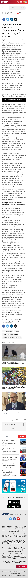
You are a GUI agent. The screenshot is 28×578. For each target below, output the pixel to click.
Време (23, 529)
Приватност (5, 571)
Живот (12, 540)
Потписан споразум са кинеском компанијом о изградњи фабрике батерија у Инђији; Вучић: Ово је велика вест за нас (10, 474)
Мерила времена (6, 529)
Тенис (22, 534)
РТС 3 (15, 547)
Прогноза (7, 424)
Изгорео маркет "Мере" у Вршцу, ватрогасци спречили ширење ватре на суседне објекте (9, 451)
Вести (4, 526)
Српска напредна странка (10, 334)
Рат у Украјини (16, 529)
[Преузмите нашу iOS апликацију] (14, 502)
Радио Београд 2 (21, 554)
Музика (5, 541)
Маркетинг (14, 561)
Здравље (10, 542)
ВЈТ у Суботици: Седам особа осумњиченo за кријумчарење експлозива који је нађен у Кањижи (10, 443)
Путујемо (18, 541)
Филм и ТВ (17, 542)
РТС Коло (11, 550)
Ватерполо (16, 535)
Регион (15, 526)
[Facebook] (3, 19)
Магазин (6, 540)
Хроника (9, 527)
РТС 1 (5, 547)
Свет (20, 526)
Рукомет (10, 535)
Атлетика (23, 535)
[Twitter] (7, 19)
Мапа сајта (21, 566)
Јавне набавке (22, 561)
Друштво (15, 527)
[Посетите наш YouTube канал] (18, 518)
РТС (3, 561)
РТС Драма (11, 549)
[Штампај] (15, 19)
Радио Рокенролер (15, 556)
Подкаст (23, 530)
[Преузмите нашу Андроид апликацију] (14, 506)
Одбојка (4, 535)
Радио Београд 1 (11, 554)
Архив (14, 558)
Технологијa (12, 541)
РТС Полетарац (16, 551)
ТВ (2, 547)
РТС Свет (20, 547)
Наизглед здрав (18, 545)
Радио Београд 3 (7, 555)
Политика (9, 526)
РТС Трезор (18, 550)
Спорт (6, 534)
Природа (4, 543)
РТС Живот (18, 549)
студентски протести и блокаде (12, 337)
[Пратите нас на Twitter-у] (10, 518)
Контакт (7, 561)
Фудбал (11, 534)
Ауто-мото (5, 536)
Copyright (12, 571)
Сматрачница (15, 530)
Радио (4, 554)
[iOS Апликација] (14, 486)
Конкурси (8, 562)
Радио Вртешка (12, 557)
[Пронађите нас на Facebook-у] (14, 518)
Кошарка (16, 534)
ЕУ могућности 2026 (14, 531)
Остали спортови (14, 536)
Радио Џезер (21, 557)
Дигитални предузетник (14, 543)
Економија (22, 527)
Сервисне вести (6, 530)
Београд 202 (17, 555)
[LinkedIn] (11, 19)
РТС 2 (10, 547)
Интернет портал (17, 562)
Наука (23, 542)
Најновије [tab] (5, 433)
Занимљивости (20, 540)
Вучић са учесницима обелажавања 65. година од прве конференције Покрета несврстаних (9, 458)
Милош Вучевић (7, 331)
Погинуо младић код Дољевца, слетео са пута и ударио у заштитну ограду (10, 465)
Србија (17, 331)
